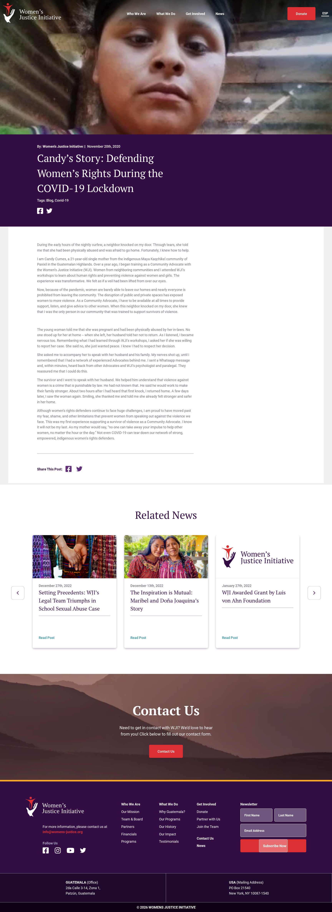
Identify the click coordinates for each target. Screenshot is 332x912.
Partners (127, 826)
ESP (325, 13)
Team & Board (132, 819)
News (220, 13)
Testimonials (169, 841)
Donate (301, 13)
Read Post (47, 637)
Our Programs (169, 819)
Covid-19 (62, 200)
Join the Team (208, 826)
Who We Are (136, 13)
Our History (167, 826)
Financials (129, 834)
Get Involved (195, 13)
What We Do (165, 13)
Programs (128, 841)
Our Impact (167, 834)
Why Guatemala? (172, 811)
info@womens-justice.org (63, 831)
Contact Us (166, 751)
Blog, (50, 200)
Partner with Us (208, 819)
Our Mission (130, 811)
